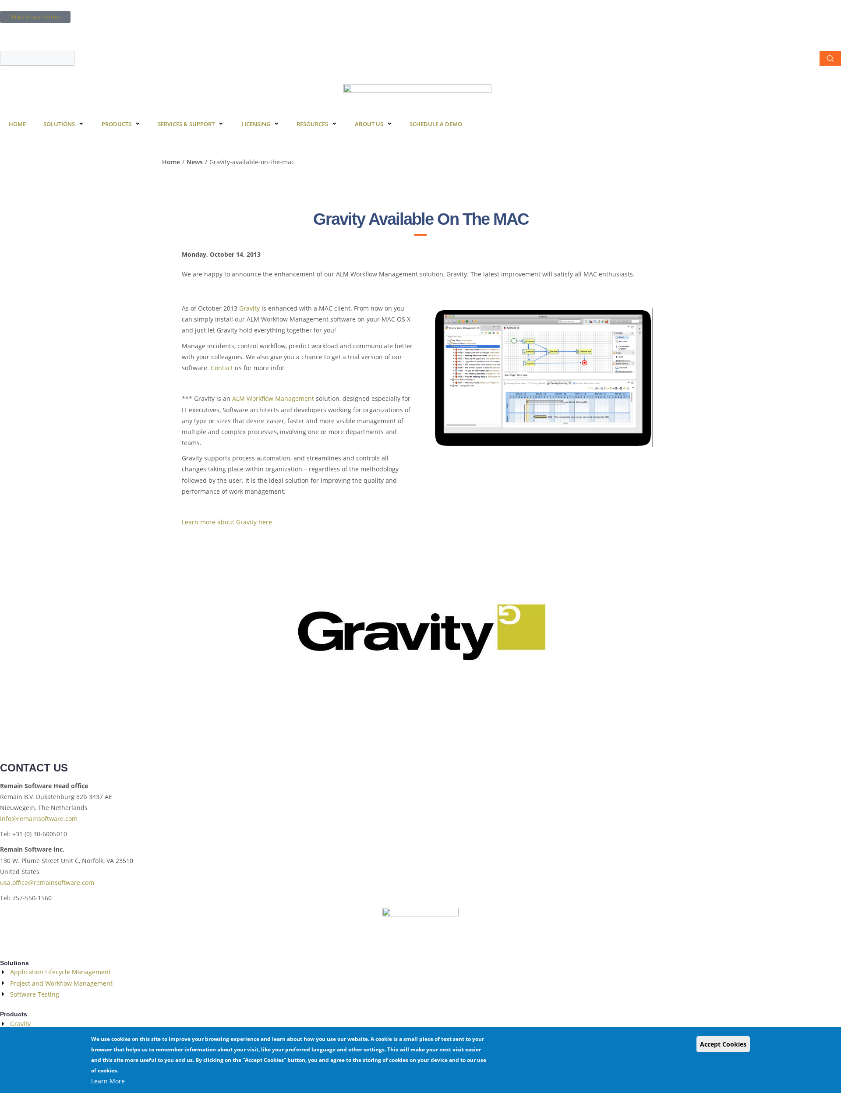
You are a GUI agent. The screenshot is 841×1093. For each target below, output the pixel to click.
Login (17, 28)
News (195, 162)
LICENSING (255, 124)
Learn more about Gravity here (227, 522)
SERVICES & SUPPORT (186, 124)
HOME (17, 124)
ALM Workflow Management (274, 398)
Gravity (249, 308)
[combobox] (37, 58)
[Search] (830, 58)
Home (171, 162)
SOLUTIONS (59, 124)
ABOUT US (369, 124)
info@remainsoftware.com (39, 818)
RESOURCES (312, 124)
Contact (222, 368)
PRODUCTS (116, 124)
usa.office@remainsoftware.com (47, 882)
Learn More (108, 1081)
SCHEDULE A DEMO (436, 124)
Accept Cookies (723, 1044)
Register (50, 28)
